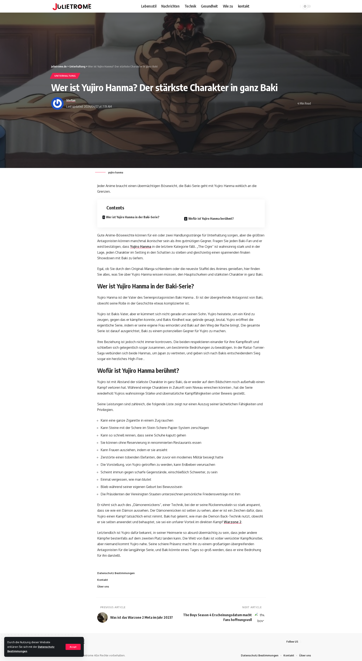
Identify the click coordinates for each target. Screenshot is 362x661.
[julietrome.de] (72, 6)
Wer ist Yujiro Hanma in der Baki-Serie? (132, 217)
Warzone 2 (232, 522)
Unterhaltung (65, 75)
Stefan (70, 100)
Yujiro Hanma (140, 246)
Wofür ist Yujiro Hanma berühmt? (211, 218)
